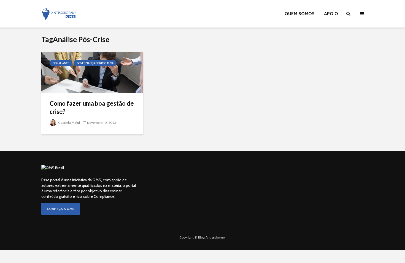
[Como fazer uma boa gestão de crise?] (92, 72)
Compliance (61, 63)
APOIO (331, 13)
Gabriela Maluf (68, 122)
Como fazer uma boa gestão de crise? (92, 107)
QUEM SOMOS (300, 13)
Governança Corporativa (95, 63)
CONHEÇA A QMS (60, 209)
